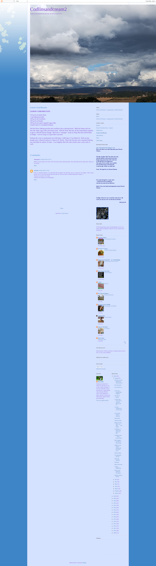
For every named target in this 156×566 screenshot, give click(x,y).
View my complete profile (102, 400)
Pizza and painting (117, 459)
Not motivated (118, 385)
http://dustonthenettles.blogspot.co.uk (105, 147)
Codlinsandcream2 (48, 9)
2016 (115, 516)
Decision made (118, 420)
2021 (115, 505)
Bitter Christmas (107, 317)
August (116, 378)
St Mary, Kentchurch (108, 294)
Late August (107, 328)
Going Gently (101, 315)
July (116, 479)
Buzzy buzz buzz (118, 464)
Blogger (84, 562)
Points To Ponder (108, 272)
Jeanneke (36, 170)
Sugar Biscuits (99, 135)
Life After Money (102, 237)
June (116, 481)
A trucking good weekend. (110, 239)
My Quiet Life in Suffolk (104, 304)
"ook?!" (100, 282)
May (116, 484)
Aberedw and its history (118, 476)
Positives (106, 283)
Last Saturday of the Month (110, 306)
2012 (115, 526)
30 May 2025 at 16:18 (44, 170)
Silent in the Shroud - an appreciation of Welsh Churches (109, 110)
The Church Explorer (103, 293)
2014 (115, 521)
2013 (115, 523)
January (117, 493)
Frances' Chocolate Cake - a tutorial (104, 128)
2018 (115, 512)
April (116, 486)
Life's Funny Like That (103, 271)
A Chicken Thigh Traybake (110, 250)
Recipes (98, 125)
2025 (115, 496)
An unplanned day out (118, 456)
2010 (115, 530)
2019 (115, 510)
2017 (115, 514)
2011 (115, 528)
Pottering (117, 462)
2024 (115, 498)
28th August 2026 (102, 339)
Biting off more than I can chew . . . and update (118, 424)
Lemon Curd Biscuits (101, 133)
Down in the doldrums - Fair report (118, 472)
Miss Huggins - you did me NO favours (118, 442)
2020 (115, 507)
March (116, 488)
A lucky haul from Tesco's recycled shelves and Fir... (118, 402)
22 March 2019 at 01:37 (45, 159)
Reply (35, 165)
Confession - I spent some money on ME (118, 431)
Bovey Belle (101, 381)
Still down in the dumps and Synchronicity (118, 382)
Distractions (117, 418)
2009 (115, 533)
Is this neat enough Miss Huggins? (118, 392)
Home (61, 208)
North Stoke (101, 338)
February (117, 491)
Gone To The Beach (103, 327)
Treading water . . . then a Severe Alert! (118, 437)
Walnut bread (99, 130)
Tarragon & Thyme (103, 248)
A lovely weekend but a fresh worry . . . (118, 409)
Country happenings (118, 467)
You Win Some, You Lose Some (111, 261)
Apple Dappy (99, 140)
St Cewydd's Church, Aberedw (117, 415)
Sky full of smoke (117, 396)
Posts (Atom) (65, 213)
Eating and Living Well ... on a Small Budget (109, 260)
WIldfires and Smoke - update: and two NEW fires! (118, 448)
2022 (115, 503)
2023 (115, 500)
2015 (115, 519)
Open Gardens (118, 453)
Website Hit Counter (101, 369)
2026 (115, 376)
